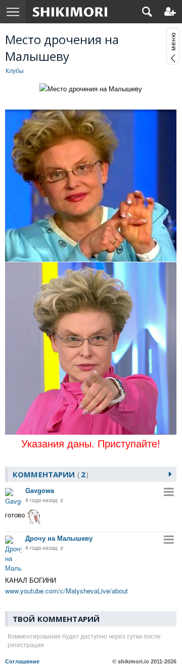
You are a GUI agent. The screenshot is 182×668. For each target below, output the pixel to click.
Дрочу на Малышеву (59, 538)
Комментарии (49, 474)
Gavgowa (39, 490)
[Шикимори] (70, 11)
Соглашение (22, 661)
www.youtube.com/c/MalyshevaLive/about (66, 590)
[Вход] (170, 11)
